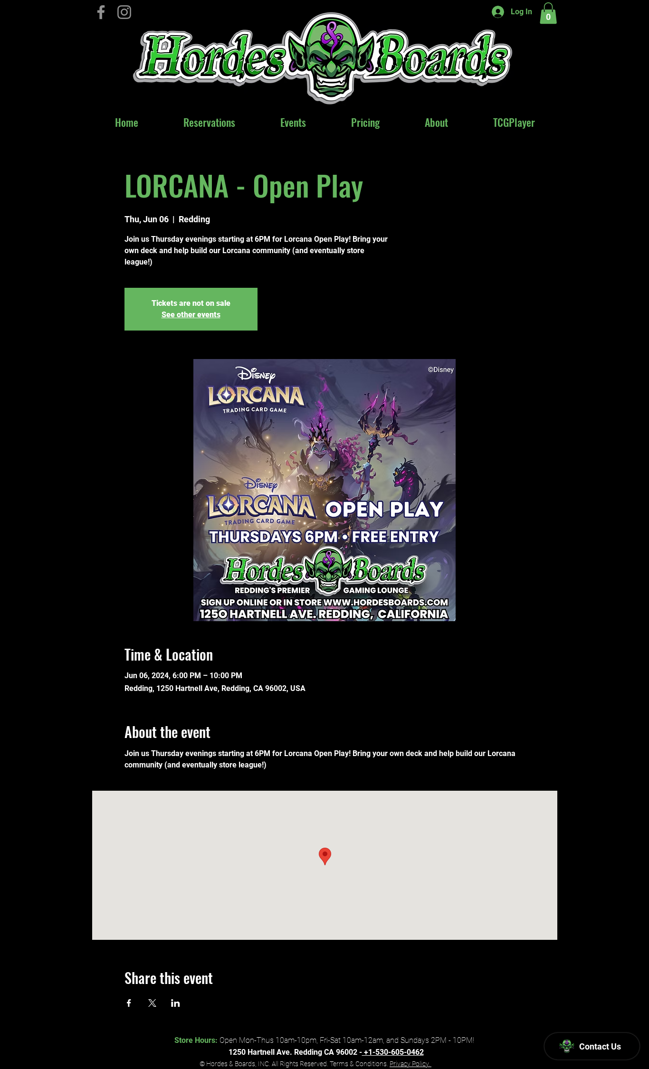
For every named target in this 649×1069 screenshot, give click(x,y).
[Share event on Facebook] (129, 1003)
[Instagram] (124, 12)
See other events (191, 314)
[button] (548, 13)
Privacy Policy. (410, 1064)
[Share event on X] (152, 1003)
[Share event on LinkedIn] (175, 1003)
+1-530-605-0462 (393, 1052)
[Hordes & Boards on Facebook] (101, 12)
